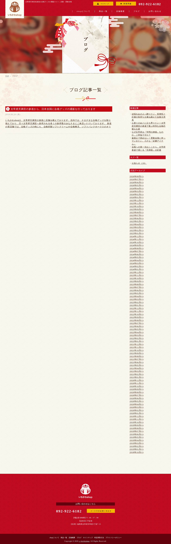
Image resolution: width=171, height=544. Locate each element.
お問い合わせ (155, 11)
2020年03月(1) (137, 407)
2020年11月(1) (137, 383)
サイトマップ (88, 538)
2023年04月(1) (137, 296)
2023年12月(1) (137, 272)
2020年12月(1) (137, 380)
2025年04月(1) (137, 224)
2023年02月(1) (137, 302)
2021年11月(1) (137, 347)
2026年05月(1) (137, 185)
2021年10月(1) (137, 350)
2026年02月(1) (137, 194)
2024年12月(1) (137, 236)
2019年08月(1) (137, 428)
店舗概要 (120, 11)
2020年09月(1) (137, 389)
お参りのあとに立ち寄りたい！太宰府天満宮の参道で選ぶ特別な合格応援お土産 (149, 126)
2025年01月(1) (137, 233)
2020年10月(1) (137, 386)
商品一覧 (103, 11)
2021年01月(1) (137, 377)
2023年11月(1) (137, 275)
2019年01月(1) (137, 449)
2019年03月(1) (137, 443)
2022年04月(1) (137, 332)
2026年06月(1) (137, 182)
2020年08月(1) (137, 392)
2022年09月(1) (137, 317)
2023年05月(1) (137, 293)
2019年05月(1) (137, 437)
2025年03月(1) (137, 227)
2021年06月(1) (137, 362)
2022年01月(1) (137, 341)
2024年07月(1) (137, 251)
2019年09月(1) (137, 425)
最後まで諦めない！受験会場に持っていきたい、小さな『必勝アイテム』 (149, 141)
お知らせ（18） (139, 163)
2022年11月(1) (137, 311)
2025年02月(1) (137, 230)
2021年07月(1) (137, 359)
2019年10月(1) (137, 422)
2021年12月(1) (137, 344)
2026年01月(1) (137, 197)
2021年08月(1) (137, 356)
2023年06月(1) (137, 290)
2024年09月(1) (137, 245)
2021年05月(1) (137, 365)
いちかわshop (84, 541)
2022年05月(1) (137, 329)
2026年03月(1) (137, 191)
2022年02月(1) (137, 338)
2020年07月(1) (137, 395)
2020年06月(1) (137, 398)
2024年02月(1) (137, 266)
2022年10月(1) (137, 314)
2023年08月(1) (137, 284)
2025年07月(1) (137, 215)
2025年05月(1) (137, 221)
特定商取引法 (99, 538)
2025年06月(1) (137, 218)
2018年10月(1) (137, 452)
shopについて (83, 11)
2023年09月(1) (137, 281)
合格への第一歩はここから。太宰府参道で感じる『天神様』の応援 (149, 148)
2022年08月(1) (137, 320)
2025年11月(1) (137, 203)
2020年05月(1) (137, 401)
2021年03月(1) (137, 371)
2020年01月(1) (137, 413)
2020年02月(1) (137, 410)
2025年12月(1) (137, 200)
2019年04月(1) (137, 440)
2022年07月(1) (137, 323)
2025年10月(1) (137, 206)
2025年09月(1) (137, 209)
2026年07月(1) (137, 179)
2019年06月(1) (137, 434)
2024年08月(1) (137, 248)
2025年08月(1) (137, 212)
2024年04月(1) (137, 260)
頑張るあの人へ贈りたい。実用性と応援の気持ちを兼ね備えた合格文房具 (149, 117)
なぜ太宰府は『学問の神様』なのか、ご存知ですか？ (147, 133)
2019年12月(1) (137, 416)
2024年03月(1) (137, 263)
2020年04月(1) (137, 404)
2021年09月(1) (137, 353)
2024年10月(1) (137, 242)
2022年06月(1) (137, 326)
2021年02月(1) (137, 374)
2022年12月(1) (137, 308)
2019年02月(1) (137, 446)
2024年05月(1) (137, 257)
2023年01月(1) (137, 305)
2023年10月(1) (137, 278)
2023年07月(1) (137, 287)
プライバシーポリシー (114, 538)
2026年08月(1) (137, 176)
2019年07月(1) (137, 431)
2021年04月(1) (137, 368)
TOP (7, 76)
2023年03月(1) (137, 299)
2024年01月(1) (137, 269)
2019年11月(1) (137, 419)
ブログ (136, 11)
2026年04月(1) (137, 188)
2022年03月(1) (137, 335)
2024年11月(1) (137, 239)
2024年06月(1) (137, 254)
